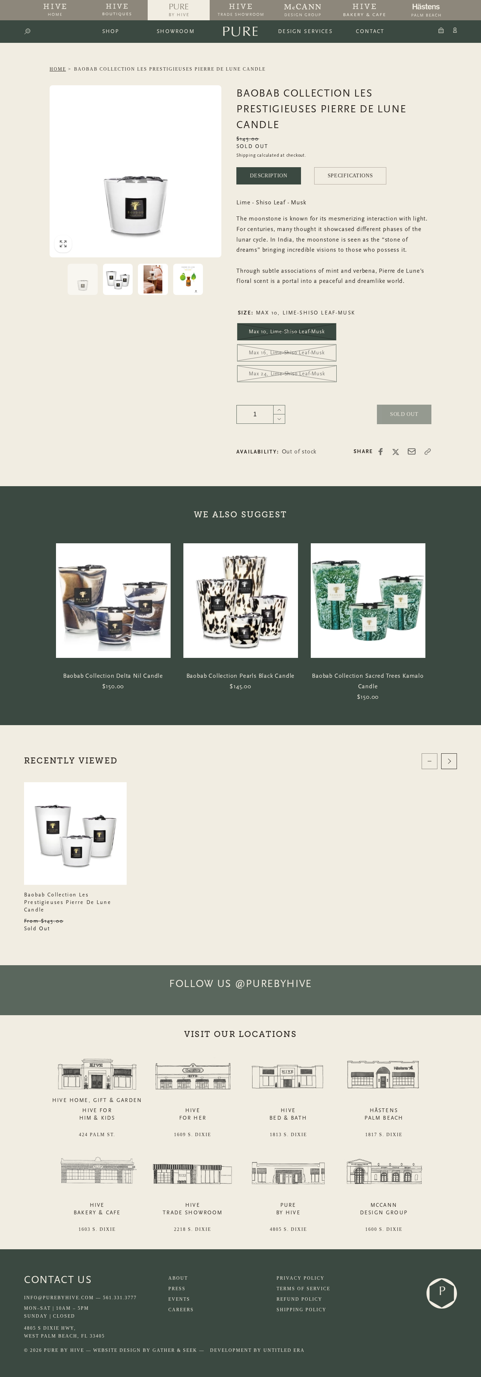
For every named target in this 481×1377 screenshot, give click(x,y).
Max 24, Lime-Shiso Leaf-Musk (287, 373)
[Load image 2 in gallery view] (118, 279)
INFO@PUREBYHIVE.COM (59, 1297)
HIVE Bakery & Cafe (97, 1209)
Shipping (246, 155)
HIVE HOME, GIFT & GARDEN (97, 1100)
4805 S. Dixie (288, 1229)
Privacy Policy (301, 1278)
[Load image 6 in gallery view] (188, 279)
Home (58, 69)
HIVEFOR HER (192, 1114)
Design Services (305, 31)
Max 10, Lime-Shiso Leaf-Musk (286, 331)
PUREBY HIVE (288, 1209)
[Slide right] (449, 761)
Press (177, 1288)
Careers (181, 1309)
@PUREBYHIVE (273, 984)
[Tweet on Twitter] (395, 451)
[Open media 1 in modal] (136, 171)
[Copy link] (427, 451)
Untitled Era (284, 1350)
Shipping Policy (302, 1309)
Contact (370, 31)
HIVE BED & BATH (288, 1114)
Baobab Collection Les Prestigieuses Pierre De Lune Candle (170, 69)
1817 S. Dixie (383, 1134)
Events (179, 1299)
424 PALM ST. (97, 1134)
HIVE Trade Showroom (192, 1209)
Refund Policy (299, 1299)
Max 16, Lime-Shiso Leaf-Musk (286, 352)
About (178, 1278)
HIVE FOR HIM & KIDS (97, 1114)
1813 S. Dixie (288, 1134)
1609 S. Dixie (192, 1134)
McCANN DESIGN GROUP (384, 1209)
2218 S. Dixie (192, 1229)
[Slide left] (429, 761)
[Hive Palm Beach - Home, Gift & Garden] (55, 10)
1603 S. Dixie (97, 1229)
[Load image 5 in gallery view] (153, 279)
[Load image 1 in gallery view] (83, 279)
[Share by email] (411, 451)
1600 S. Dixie (383, 1229)
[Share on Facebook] (380, 451)
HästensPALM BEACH (384, 1114)
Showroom (175, 31)
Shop (110, 31)
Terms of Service (303, 1288)
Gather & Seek (175, 1350)
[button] (27, 32)
